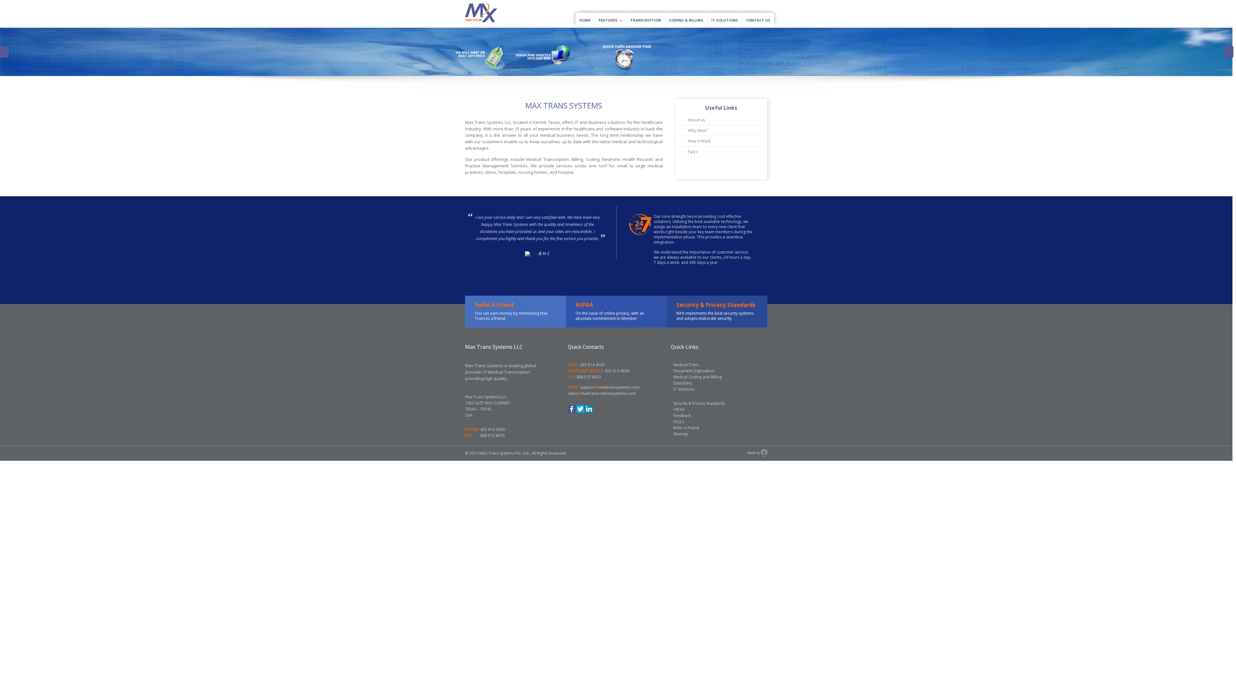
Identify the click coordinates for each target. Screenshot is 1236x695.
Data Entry (682, 383)
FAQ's (678, 421)
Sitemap (680, 434)
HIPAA (679, 409)
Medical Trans (686, 364)
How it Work (699, 141)
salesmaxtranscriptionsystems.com (602, 393)
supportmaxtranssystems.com (610, 387)
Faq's (693, 151)
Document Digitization (693, 371)
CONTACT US (758, 20)
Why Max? (698, 130)
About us (696, 120)
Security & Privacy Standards (699, 403)
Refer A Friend (686, 428)
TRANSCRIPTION (645, 20)
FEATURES (608, 20)
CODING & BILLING (686, 20)
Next (1228, 52)
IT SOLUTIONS (724, 20)
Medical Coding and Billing (697, 377)
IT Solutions (683, 389)
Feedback (682, 415)
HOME (585, 20)
